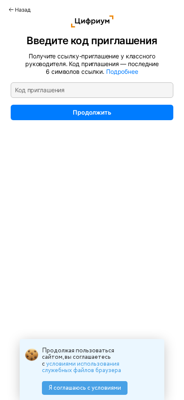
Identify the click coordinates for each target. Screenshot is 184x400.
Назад (22, 9)
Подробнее (122, 71)
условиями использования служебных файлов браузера (81, 367)
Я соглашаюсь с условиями (85, 388)
